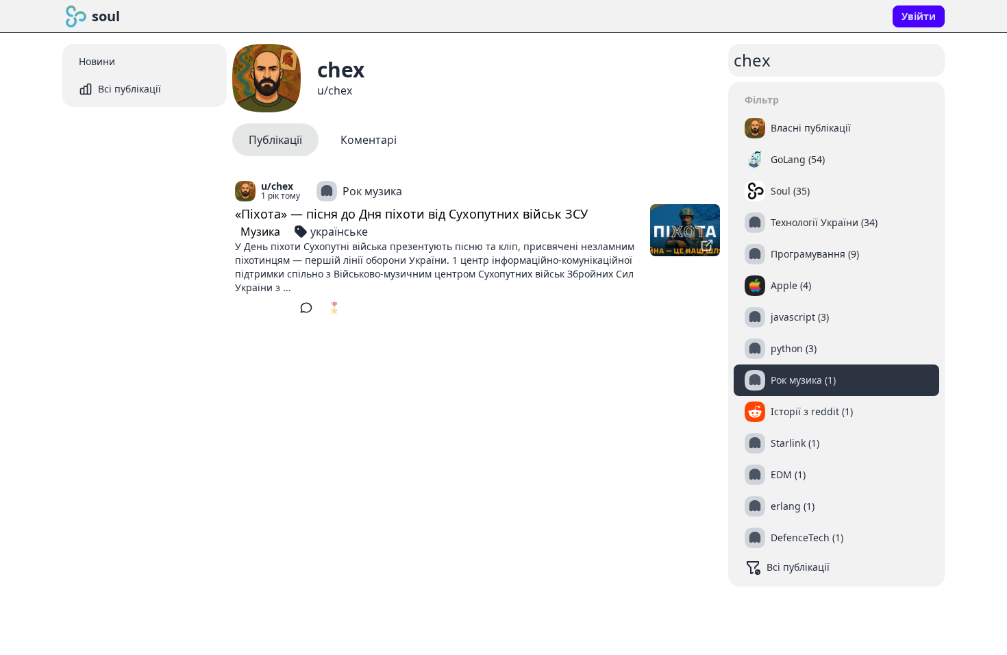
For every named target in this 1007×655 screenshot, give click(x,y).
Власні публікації (811, 127)
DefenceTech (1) (807, 537)
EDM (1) (788, 474)
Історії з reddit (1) (812, 411)
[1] (245, 307)
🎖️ (334, 307)
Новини (97, 61)
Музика (260, 231)
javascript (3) (800, 316)
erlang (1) (793, 505)
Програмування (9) (815, 253)
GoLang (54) (798, 159)
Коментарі (368, 139)
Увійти (919, 16)
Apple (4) (791, 285)
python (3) (794, 348)
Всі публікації (129, 88)
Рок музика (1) (803, 379)
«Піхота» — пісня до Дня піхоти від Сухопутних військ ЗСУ (411, 214)
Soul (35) (790, 190)
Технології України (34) (824, 222)
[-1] (279, 307)
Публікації (275, 139)
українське (339, 231)
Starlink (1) (795, 442)
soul (106, 16)
